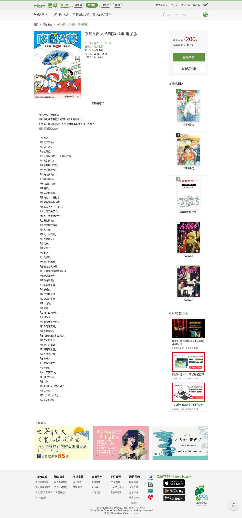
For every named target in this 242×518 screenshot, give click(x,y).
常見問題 (96, 492)
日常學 (105, 5)
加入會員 (185, 5)
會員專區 (96, 482)
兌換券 (196, 5)
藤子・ (97, 43)
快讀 (117, 5)
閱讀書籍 (160, 5)
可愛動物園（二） (188, 212)
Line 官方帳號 (117, 487)
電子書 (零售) (60, 482)
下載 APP (77, 487)
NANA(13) (188, 256)
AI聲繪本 (133, 502)
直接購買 (189, 57)
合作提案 (133, 487)
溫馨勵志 (47, 24)
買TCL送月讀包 (102, 14)
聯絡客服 (133, 482)
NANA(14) (188, 300)
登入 (173, 5)
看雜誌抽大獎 (81, 14)
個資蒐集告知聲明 (44, 492)
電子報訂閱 (115, 492)
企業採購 (133, 492)
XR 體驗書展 (60, 492)
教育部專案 (134, 497)
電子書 (64, 5)
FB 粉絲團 (115, 482)
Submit (205, 14)
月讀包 (78, 5)
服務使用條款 (41, 482)
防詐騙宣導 (40, 497)
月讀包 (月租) (60, 487)
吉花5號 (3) (188, 168)
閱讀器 (91, 5)
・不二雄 (106, 43)
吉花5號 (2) (188, 124)
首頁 (36, 24)
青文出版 (98, 46)
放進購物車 (188, 69)
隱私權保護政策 (42, 487)
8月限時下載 (60, 14)
